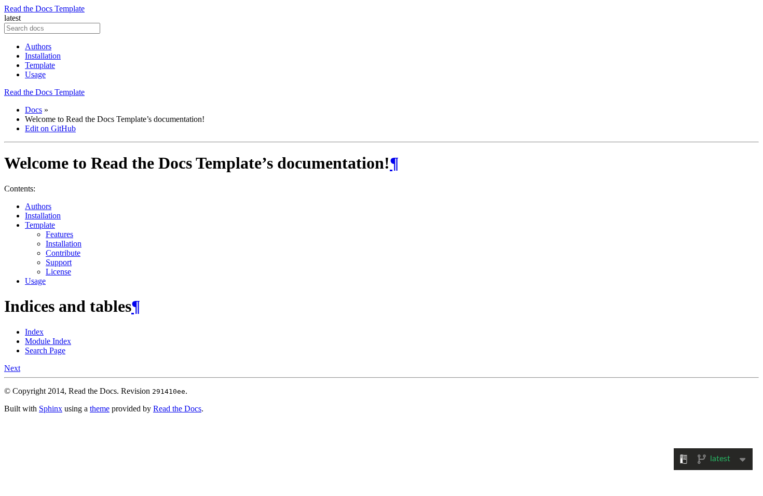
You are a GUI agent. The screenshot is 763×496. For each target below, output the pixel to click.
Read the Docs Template (44, 8)
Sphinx (50, 408)
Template (40, 65)
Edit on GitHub (50, 128)
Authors (38, 46)
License (58, 271)
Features (59, 234)
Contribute (63, 253)
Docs (33, 109)
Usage (35, 74)
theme (100, 408)
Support (59, 262)
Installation (43, 55)
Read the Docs (177, 408)
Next (12, 368)
